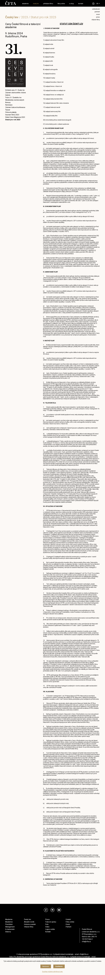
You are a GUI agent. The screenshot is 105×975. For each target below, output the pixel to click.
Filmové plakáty (11, 112)
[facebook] (46, 910)
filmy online (61, 3)
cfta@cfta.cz (86, 942)
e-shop (71, 3)
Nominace (8, 105)
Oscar (68, 924)
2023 (24, 17)
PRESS (98, 17)
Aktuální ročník (29, 922)
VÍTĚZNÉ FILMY (96, 19)
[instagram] (52, 910)
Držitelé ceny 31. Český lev (15, 90)
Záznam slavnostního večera (15, 93)
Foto (47, 924)
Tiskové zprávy (50, 922)
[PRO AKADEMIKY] (93, 4)
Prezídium (9, 924)
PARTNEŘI (97, 12)
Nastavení (45, 966)
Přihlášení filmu (48, 3)
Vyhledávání (96, 9)
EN (97, 3)
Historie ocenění (30, 924)
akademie (25, 3)
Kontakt (48, 932)
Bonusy (8, 102)
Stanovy (8, 932)
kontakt (80, 3)
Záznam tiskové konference (15, 107)
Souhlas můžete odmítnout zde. (52, 971)
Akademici (9, 922)
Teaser (7, 110)
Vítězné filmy (28, 927)
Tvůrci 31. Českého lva (13, 97)
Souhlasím (59, 966)
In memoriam (10, 929)
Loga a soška (50, 929)
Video (47, 927)
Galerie (7, 95)
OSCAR (98, 14)
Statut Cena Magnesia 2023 (15, 117)
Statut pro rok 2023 (12, 120)
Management (10, 927)
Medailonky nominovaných (14, 100)
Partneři (68, 927)
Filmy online (70, 922)
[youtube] (59, 910)
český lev (36, 3)
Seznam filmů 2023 (12, 115)
